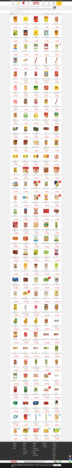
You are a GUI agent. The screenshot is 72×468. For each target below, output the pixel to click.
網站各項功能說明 (35, 455)
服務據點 (30, 0)
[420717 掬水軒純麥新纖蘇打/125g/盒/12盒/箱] (56, 402)
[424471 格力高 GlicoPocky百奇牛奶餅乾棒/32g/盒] (26, 73)
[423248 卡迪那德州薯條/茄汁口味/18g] (56, 18)
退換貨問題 (34, 453)
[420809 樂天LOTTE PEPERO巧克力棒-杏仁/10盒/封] (26, 389)
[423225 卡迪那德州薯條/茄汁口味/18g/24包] (26, 361)
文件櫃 (54, 9)
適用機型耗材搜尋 (13, 0)
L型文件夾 (43, 9)
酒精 (46, 9)
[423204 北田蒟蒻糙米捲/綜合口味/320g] (36, 210)
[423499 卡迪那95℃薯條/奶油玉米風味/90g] (26, 430)
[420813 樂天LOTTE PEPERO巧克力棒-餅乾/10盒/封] (15, 389)
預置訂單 (54, 455)
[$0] (59, 3)
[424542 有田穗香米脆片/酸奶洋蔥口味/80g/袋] (56, 114)
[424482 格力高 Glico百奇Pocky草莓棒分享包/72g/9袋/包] (36, 306)
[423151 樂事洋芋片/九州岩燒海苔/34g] (15, 32)
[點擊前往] (70, 462)
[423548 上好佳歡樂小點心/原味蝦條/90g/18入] (46, 142)
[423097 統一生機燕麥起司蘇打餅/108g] (56, 183)
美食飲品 (16, 11)
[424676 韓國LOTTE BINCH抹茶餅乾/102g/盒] (36, 128)
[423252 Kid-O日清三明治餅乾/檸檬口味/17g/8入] (36, 87)
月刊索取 (24, 448)
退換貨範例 (24, 453)
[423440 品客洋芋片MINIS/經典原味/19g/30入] (46, 402)
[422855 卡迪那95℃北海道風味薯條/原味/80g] (26, 238)
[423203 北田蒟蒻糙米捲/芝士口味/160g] (15, 114)
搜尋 (54, 7)
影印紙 (30, 9)
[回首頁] (35, 3)
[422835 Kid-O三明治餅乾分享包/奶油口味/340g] (46, 430)
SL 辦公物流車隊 (25, 451)
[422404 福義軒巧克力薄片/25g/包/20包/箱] (56, 334)
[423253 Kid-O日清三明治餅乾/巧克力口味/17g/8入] (46, 87)
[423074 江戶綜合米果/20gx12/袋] (15, 361)
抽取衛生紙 (35, 9)
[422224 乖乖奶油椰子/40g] (36, 46)
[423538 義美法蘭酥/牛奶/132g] (26, 196)
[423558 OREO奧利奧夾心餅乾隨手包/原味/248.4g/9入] (15, 279)
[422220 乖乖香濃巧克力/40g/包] (46, 46)
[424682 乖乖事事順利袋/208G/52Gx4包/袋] (56, 224)
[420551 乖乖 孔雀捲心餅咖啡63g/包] (26, 59)
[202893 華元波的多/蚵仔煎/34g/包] (26, 46)
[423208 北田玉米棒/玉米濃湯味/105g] (36, 114)
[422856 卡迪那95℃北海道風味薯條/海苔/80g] (46, 224)
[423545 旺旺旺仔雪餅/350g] (15, 334)
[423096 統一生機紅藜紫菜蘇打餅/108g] (36, 183)
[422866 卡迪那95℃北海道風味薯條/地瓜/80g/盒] (36, 224)
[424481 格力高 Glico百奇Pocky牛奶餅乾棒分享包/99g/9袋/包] (26, 306)
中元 (21, 9)
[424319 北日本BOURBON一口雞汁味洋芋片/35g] (56, 59)
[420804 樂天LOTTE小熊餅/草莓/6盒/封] (56, 361)
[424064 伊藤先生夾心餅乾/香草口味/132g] (56, 196)
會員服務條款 (55, 445)
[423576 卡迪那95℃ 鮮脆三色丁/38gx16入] (36, 375)
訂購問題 (34, 446)
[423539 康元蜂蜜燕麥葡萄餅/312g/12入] (46, 196)
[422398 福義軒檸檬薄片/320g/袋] (36, 279)
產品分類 (13, 11)
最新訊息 (24, 445)
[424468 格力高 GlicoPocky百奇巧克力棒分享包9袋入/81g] (26, 334)
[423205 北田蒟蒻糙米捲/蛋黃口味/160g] (46, 100)
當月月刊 (24, 446)
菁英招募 (14, 448)
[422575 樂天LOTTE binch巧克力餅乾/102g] (46, 128)
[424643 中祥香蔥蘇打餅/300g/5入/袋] (15, 210)
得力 (32, 9)
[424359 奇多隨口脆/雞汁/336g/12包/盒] (26, 320)
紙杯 (51, 9)
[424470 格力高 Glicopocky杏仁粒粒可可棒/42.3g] (26, 210)
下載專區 (18, 0)
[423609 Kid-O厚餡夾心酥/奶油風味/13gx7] (26, 87)
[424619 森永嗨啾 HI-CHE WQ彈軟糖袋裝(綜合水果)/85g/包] (46, 73)
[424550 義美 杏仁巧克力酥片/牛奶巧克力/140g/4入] (15, 142)
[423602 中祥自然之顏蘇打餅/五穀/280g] (36, 238)
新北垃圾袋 (26, 9)
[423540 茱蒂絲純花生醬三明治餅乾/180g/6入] (46, 155)
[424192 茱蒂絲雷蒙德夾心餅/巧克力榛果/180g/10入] (36, 155)
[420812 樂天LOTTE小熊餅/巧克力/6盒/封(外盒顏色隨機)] (36, 361)
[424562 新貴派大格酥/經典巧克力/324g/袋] (36, 265)
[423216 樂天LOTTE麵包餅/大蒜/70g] (56, 416)
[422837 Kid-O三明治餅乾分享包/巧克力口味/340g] (36, 430)
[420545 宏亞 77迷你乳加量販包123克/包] (46, 169)
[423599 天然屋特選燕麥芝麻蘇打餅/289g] (15, 224)
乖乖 (23, 9)
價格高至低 (53, 14)
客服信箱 (26, 0)
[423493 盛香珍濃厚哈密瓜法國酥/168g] (46, 238)
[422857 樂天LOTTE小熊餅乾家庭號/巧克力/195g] (56, 347)
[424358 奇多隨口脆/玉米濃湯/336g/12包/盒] (15, 320)
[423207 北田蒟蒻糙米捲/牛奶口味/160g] (36, 100)
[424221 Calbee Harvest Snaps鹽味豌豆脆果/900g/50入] (15, 416)
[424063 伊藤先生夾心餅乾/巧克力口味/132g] (36, 196)
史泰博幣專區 (45, 445)
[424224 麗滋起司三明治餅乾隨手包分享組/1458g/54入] (26, 402)
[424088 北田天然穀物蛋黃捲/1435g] (36, 389)
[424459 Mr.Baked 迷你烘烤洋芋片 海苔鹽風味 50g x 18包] (56, 430)
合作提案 (14, 446)
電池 (38, 9)
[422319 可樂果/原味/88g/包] (15, 73)
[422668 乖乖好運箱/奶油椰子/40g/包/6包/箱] (46, 279)
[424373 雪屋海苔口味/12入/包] (46, 183)
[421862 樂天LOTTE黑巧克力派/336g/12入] (26, 279)
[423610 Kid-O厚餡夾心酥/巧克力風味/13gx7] (56, 73)
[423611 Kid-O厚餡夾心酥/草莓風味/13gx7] (15, 87)
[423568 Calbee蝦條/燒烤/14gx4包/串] (56, 169)
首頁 (10, 11)
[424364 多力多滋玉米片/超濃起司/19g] (36, 18)
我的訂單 (54, 451)
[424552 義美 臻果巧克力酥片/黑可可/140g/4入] (56, 128)
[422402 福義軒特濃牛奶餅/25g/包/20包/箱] (15, 347)
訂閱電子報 (22, 0)
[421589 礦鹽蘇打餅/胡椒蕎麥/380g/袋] (56, 306)
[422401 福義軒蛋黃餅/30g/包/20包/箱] (46, 334)
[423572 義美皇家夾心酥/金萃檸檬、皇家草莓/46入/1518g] (46, 389)
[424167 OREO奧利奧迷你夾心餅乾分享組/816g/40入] (36, 402)
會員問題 (34, 445)
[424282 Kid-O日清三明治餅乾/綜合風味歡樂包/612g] (36, 334)
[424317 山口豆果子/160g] (46, 320)
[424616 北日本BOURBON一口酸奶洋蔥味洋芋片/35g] (36, 416)
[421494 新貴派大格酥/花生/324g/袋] (26, 265)
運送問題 (34, 451)
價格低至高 (47, 14)
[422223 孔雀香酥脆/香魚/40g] (15, 59)
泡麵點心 (19, 11)
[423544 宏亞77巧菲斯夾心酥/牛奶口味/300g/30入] (15, 306)
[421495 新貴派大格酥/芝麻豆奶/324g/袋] (46, 265)
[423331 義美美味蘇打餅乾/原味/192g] (36, 142)
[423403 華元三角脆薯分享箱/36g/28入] (56, 389)
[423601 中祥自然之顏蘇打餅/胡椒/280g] (26, 251)
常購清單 (54, 453)
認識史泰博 (14, 445)
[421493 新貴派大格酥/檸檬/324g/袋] (56, 265)
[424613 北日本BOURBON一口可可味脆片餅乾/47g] (46, 59)
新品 (61, 14)
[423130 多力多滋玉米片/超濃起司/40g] (26, 416)
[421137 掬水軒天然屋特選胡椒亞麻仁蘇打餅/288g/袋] (26, 224)
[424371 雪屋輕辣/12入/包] (15, 196)
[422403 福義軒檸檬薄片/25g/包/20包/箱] (46, 347)
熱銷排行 (57, 14)
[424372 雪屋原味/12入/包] (26, 183)
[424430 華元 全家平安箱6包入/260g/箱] (56, 210)
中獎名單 (24, 450)
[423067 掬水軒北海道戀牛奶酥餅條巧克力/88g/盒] (15, 128)
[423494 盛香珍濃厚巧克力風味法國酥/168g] (15, 251)
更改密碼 (54, 450)
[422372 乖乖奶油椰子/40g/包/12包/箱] (15, 375)
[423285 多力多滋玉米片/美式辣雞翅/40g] (26, 32)
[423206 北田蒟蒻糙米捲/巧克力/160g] (26, 100)
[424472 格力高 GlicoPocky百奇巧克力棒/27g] (36, 73)
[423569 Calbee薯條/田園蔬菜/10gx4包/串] (26, 169)
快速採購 (54, 457)
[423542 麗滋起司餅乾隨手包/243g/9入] (46, 210)
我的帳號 (54, 448)
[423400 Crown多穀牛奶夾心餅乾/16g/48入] (56, 375)
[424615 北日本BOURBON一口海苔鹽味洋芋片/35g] (46, 416)
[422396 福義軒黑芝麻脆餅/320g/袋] (56, 279)
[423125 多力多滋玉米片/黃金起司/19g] (15, 18)
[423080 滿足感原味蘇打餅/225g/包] (15, 183)
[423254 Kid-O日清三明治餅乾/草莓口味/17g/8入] (15, 100)
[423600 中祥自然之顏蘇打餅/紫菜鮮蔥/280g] (56, 238)
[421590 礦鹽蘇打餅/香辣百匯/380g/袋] (46, 306)
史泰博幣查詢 (45, 446)
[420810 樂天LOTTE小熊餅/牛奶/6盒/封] (46, 361)
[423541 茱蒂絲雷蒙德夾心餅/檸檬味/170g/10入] (26, 155)
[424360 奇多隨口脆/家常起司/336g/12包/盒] (36, 320)
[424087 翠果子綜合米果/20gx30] (46, 375)
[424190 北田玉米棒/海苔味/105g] (26, 114)
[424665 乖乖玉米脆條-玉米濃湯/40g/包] (56, 46)
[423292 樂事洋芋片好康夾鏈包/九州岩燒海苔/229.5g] (36, 251)
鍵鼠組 (49, 9)
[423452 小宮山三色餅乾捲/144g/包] (15, 265)
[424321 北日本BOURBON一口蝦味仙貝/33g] (56, 100)
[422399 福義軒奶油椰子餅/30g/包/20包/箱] (26, 347)
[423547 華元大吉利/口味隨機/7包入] (56, 142)
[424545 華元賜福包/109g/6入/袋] (26, 128)
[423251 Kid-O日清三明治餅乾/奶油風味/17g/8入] (56, 87)
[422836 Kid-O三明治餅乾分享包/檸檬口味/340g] (46, 251)
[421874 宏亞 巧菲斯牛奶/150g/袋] (15, 169)
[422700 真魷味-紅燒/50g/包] (15, 46)
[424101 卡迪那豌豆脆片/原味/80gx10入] (15, 402)
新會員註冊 (54, 446)
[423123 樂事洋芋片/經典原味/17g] (26, 18)
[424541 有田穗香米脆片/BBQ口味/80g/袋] (46, 114)
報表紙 (40, 9)
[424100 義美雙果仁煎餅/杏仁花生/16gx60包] (26, 375)
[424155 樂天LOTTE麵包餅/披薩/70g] (15, 430)
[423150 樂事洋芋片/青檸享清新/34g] (46, 32)
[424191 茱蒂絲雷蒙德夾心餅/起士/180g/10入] (15, 155)
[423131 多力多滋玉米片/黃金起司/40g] (56, 32)
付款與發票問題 (35, 448)
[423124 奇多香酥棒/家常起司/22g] (46, 18)
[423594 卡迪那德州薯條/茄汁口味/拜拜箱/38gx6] (15, 238)
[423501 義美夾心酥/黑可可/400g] (56, 251)
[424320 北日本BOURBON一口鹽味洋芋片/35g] (36, 59)
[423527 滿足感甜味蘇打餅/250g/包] (56, 155)
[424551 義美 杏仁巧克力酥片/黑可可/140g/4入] (26, 142)
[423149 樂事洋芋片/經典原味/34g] (36, 32)
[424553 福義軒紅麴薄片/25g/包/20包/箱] (36, 347)
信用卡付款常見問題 (36, 450)
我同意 (57, 465)
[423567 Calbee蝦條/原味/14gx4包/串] (36, 169)
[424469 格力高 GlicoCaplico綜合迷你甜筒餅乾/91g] (56, 320)
